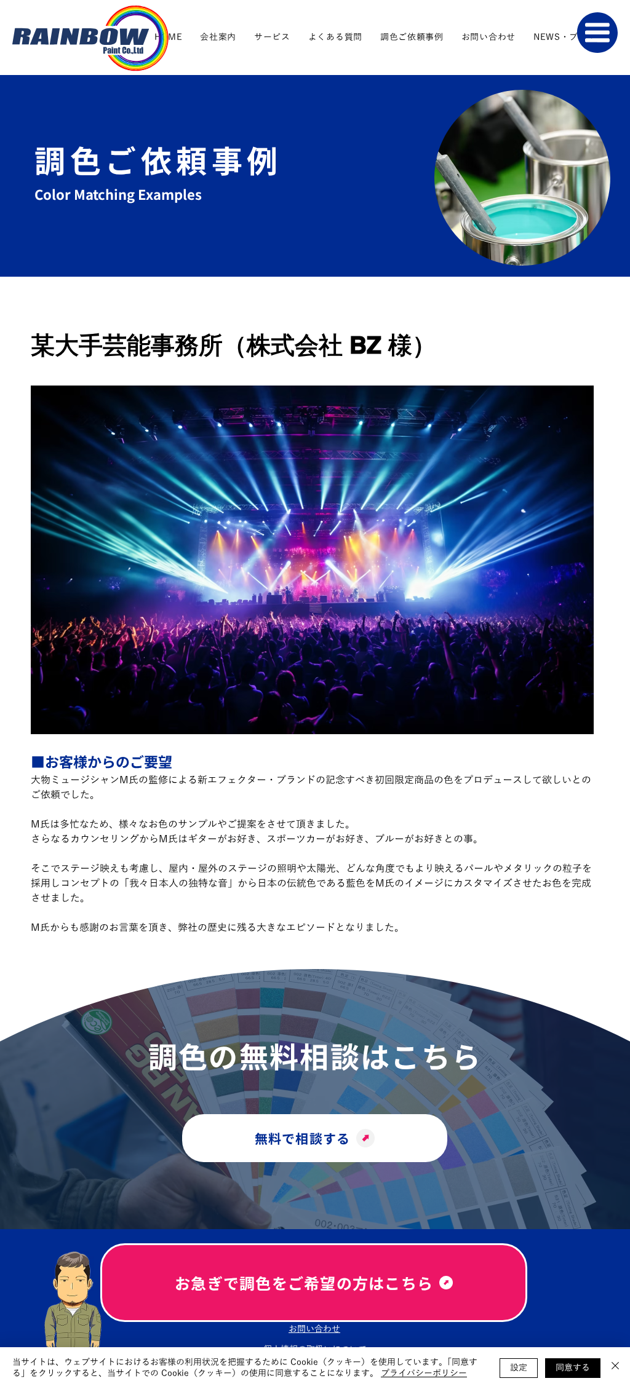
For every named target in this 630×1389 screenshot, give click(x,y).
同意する (573, 1367)
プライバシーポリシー (424, 1373)
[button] (597, 32)
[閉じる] (615, 1368)
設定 (518, 1367)
